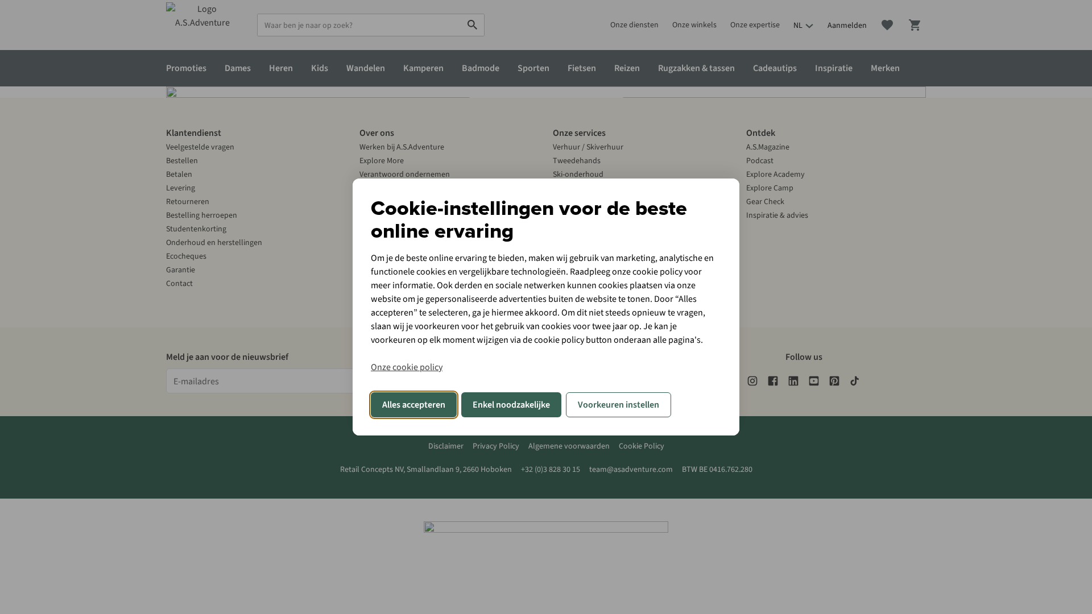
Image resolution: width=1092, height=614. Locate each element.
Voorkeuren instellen (618, 405)
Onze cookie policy (406, 367)
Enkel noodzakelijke (511, 405)
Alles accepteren (413, 405)
